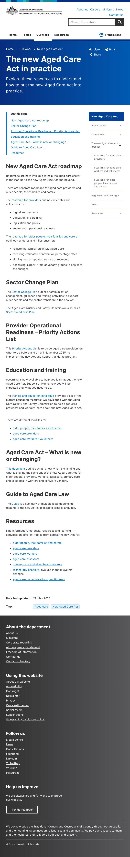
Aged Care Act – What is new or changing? (38, 142)
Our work (42, 34)
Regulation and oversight (105, 195)
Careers (95, 9)
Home (13, 34)
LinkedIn (11, 758)
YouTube (11, 768)
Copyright (12, 691)
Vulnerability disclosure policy (25, 719)
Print (112, 49)
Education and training (25, 136)
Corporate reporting (19, 642)
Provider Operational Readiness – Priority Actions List (45, 131)
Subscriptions (15, 714)
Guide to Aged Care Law (27, 147)
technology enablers (26, 569)
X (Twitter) (13, 763)
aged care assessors (26, 559)
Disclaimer (12, 695)
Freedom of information (21, 652)
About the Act (99, 125)
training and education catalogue (33, 395)
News (119, 9)
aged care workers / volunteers (33, 439)
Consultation (98, 134)
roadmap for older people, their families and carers (44, 236)
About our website (18, 681)
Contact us (116, 15)
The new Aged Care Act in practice (105, 145)
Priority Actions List (24, 348)
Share (97, 54)
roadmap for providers (26, 200)
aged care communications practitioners (39, 579)
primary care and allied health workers (37, 564)
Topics (26, 34)
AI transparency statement (23, 647)
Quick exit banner (17, 705)
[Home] (34, 10)
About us (82, 9)
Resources (61, 34)
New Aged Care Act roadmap (30, 120)
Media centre (14, 739)
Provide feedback (22, 809)
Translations (113, 34)
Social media (14, 710)
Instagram (12, 772)
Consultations (15, 749)
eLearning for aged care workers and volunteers (107, 169)
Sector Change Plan (23, 126)
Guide (15, 503)
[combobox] (92, 22)
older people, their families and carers (37, 428)
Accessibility (14, 686)
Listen (97, 49)
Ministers (108, 9)
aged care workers (25, 553)
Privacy (11, 700)
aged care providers (26, 433)
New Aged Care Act (50, 49)
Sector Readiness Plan (20, 312)
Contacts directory (18, 661)
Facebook (12, 753)
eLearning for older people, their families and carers (105, 183)
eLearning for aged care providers (107, 157)
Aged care (41, 606)
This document (15, 468)
